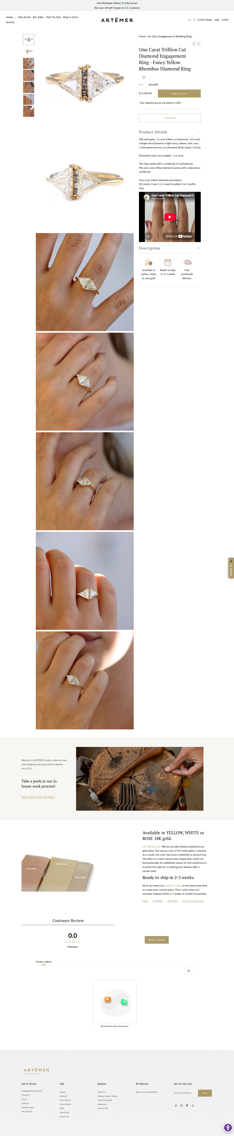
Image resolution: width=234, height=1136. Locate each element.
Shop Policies (65, 1100)
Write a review (157, 939)
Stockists (10, 22)
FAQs (145, 901)
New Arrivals (24, 17)
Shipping (158, 901)
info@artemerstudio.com (31, 1091)
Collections (102, 1104)
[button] (144, 78)
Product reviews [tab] (43, 961)
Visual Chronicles (105, 1100)
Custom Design (204, 19)
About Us (102, 1092)
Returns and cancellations (146, 1092)
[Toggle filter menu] (188, 970)
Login (216, 19)
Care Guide (64, 1112)
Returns (172, 901)
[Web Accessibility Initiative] (228, 1128)
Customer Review (68, 920)
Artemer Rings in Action (107, 1096)
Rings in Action (70, 17)
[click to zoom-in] (85, 83)
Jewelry (9, 17)
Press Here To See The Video (38, 797)
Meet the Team (53, 17)
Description (149, 248)
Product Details (153, 131)
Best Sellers (38, 17)
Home (142, 36)
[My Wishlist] (194, 19)
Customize (170, 117)
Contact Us (64, 1116)
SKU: (141, 84)
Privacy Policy (65, 1104)
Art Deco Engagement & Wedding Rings (170, 36)
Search (62, 1092)
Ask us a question (193, 901)
